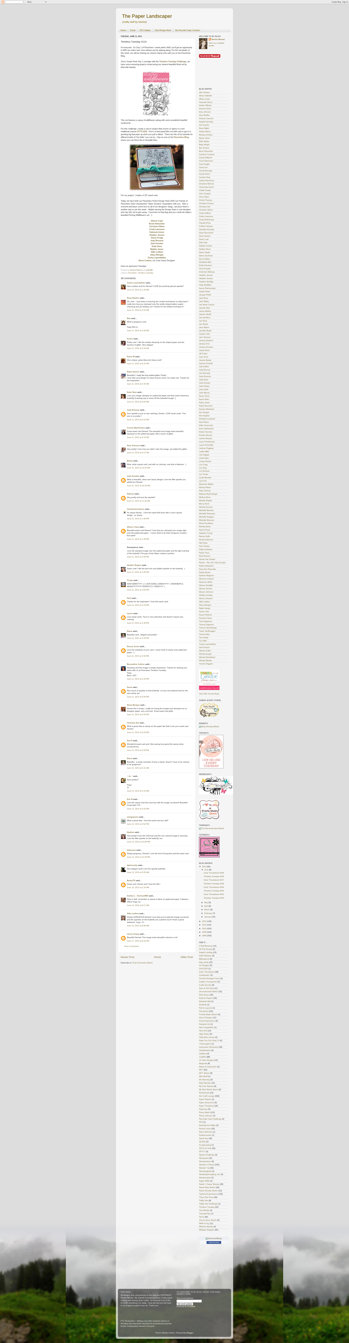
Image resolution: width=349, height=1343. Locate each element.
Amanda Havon (205, 102)
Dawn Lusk (204, 239)
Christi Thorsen (205, 200)
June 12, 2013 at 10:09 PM (138, 842)
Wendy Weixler (205, 660)
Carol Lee (203, 167)
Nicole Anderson (206, 540)
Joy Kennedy (204, 373)
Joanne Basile (205, 360)
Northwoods (204, 1093)
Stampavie (203, 1158)
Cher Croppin (205, 194)
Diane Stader (204, 252)
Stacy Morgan (133, 705)
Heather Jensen (206, 275)
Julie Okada (204, 386)
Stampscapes (205, 1178)
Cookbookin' (204, 975)
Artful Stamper (205, 956)
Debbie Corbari (205, 246)
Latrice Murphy (205, 438)
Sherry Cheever (206, 598)
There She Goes (206, 1197)
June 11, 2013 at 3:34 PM (138, 605)
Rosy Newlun (133, 298)
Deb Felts (203, 243)
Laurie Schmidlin (206, 445)
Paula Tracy (204, 553)
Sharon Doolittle (206, 585)
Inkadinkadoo (205, 1050)
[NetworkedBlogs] (214, 1238)
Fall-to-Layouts (205, 1008)
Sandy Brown (204, 572)
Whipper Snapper (206, 1230)
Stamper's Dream (206, 1165)
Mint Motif (203, 1076)
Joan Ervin (203, 357)
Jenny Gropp (133, 934)
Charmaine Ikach (206, 187)
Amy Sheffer (204, 115)
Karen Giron (204, 396)
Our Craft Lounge (206, 1096)
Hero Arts (203, 1031)
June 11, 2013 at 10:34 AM (138, 486)
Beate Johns (204, 138)
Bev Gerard (204, 148)
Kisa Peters (204, 422)
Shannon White (205, 582)
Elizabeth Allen (205, 262)
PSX (201, 1122)
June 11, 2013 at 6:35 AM (138, 384)
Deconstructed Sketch (208, 992)
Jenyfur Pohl (204, 334)
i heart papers (205, 1044)
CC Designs (204, 965)
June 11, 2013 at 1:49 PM (138, 539)
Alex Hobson (204, 92)
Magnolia (203, 1063)
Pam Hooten (204, 546)
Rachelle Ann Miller (207, 1125)
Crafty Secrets (205, 985)
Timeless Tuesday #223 (214, 898)
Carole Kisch (204, 174)
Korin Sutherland (206, 429)
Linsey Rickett (205, 461)
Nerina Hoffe (204, 536)
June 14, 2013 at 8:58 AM (138, 926)
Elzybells (203, 1005)
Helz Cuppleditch (206, 1027)
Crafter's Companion (208, 982)
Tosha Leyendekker (136, 283)
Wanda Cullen (205, 651)
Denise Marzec (218, 39)
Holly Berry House (207, 1037)
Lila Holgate (204, 455)
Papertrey (203, 1109)
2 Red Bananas (205, 946)
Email (132, 30)
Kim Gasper (204, 412)
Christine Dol (133, 723)
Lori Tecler (203, 474)
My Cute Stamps (206, 1086)
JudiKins (202, 1054)
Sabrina (130, 494)
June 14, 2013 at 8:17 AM (138, 905)
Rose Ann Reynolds (207, 569)
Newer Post (127, 957)
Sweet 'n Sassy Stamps (209, 1184)
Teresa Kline (204, 634)
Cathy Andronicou (206, 181)
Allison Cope (133, 527)
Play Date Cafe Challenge (210, 1119)
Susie (129, 687)
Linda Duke (204, 458)
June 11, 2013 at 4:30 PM (138, 623)
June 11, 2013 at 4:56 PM (138, 656)
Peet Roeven (204, 556)
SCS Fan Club (205, 1148)
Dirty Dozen (204, 995)
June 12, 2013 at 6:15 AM (138, 791)
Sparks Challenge (206, 1155)
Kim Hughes (204, 416)
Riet (129, 318)
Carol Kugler (204, 164)
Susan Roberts (205, 615)
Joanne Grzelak (206, 363)
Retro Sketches (205, 1132)
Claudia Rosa (205, 223)
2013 (204, 867)
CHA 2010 (203, 969)
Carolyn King (204, 177)
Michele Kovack (206, 507)
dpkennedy (132, 865)
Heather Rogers (134, 565)
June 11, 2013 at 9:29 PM (138, 750)
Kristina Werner (205, 435)
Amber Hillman (205, 105)
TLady (130, 580)
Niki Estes (203, 543)
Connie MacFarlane (136, 428)
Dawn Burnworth (206, 233)
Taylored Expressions (208, 1194)
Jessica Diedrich (206, 341)
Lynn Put (203, 481)
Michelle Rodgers (206, 517)
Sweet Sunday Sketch (208, 1191)
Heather (130, 832)
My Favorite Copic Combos (187, 30)
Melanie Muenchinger (208, 494)
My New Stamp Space (208, 1089)
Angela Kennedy (206, 122)
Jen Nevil (203, 321)
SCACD (202, 1142)
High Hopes (204, 1034)
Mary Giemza (205, 491)
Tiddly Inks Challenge (208, 1204)
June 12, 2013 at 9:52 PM (138, 824)
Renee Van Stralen (207, 559)
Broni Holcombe (206, 151)
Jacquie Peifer (205, 295)
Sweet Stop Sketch (207, 1187)
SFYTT (202, 1152)
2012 (204, 921)
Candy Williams (205, 158)
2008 (204, 936)
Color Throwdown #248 (214, 873)
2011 (204, 925)
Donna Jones (133, 646)
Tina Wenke (204, 1210)
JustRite (202, 1057)
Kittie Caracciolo (206, 425)
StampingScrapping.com (209, 1174)
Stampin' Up (204, 1168)
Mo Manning (204, 1080)
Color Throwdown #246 (214, 887)
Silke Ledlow (133, 914)
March (207, 910)
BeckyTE (131, 881)
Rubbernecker (205, 1135)
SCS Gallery (145, 30)
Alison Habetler (205, 96)
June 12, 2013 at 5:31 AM (138, 768)
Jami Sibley (204, 301)
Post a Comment (131, 946)
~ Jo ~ (130, 776)
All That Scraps (205, 949)
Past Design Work (163, 30)
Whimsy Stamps (206, 1227)
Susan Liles (204, 612)
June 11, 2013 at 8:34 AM (138, 402)
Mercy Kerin (204, 504)
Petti (129, 598)
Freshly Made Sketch (208, 1014)
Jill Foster (203, 354)
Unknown (131, 850)
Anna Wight (204, 128)
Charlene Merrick (206, 184)
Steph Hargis (204, 608)
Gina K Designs (205, 1018)
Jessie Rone (204, 350)
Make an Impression (208, 1067)
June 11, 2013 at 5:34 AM (138, 348)
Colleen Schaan (206, 226)
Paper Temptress (206, 1106)
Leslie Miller (204, 452)
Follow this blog (214, 1242)
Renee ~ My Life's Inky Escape (212, 563)
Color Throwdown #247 (214, 880)
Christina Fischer (206, 203)
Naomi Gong (204, 530)
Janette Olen (204, 308)
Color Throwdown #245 (214, 894)
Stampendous (205, 1161)
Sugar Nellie (204, 1181)
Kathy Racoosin (206, 406)
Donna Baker (204, 259)
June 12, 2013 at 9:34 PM (138, 809)
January (208, 917)
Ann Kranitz (204, 125)
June (206, 870)
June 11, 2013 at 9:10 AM (138, 420)
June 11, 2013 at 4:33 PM (138, 638)
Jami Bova (203, 298)
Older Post (186, 957)
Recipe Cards (205, 1129)
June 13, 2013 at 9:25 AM (138, 872)
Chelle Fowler (205, 190)
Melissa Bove (204, 497)
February (208, 913)
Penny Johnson (205, 1116)
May (206, 902)
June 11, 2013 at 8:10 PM (138, 732)
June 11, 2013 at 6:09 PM (138, 697)
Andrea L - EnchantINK (137, 896)
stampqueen (133, 817)
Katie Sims (132, 392)
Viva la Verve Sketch (208, 1220)
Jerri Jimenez (205, 337)
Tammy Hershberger (208, 628)
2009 (204, 932)
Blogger (190, 1333)
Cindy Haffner (205, 213)
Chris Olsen (204, 197)
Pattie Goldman (205, 549)
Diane (129, 631)
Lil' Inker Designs (206, 1060)
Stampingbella (205, 1171)
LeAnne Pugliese (206, 448)
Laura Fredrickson (207, 442)
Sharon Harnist (205, 589)
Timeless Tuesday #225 (214, 884)
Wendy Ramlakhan (207, 657)
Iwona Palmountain (207, 288)
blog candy (203, 962)
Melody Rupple (205, 500)
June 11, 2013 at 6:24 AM (138, 364)
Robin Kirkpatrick (206, 566)
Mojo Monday (205, 1083)
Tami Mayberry (205, 621)
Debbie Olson (205, 249)
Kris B (130, 799)
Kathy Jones (204, 403)
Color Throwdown (206, 972)
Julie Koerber (133, 476)
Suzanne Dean (205, 618)
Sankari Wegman (206, 576)
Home (123, 30)
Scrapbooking (205, 1145)
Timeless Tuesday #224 (214, 891)
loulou (130, 339)
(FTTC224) (142, 131)
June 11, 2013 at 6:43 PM (138, 715)
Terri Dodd (203, 638)
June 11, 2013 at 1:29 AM (138, 290)
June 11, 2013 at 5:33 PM (138, 679)
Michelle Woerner (206, 520)
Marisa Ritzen (205, 487)
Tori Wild (203, 641)
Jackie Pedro (204, 292)
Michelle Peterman (207, 514)
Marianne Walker (206, 484)
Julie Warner (204, 393)
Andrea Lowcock (206, 118)
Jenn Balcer (204, 327)
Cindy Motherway (206, 220)
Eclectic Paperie (206, 998)
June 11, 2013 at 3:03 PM (138, 590)
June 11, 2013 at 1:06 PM (138, 519)
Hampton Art (204, 1024)
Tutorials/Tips (204, 1214)
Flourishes (132, 273)
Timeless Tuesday (145, 273)
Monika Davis (205, 527)
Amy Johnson (133, 446)
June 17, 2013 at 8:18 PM (138, 941)
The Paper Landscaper (147, 16)
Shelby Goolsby (206, 595)
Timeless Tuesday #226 (214, 876)
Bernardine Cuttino (136, 664)
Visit (209, 694)
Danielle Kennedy (206, 229)
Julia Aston (203, 380)
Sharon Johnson (206, 592)
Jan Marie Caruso (206, 305)
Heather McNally (206, 282)
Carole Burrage (205, 171)
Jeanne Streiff (205, 314)
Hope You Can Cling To (209, 1041)
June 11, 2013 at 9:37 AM (138, 453)
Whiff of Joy (204, 1223)
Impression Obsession (208, 1047)
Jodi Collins (204, 367)
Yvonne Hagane (206, 664)
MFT (201, 1070)
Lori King (203, 468)
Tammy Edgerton (206, 625)
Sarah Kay (203, 1138)
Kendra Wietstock (206, 409)
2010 (204, 929)
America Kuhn (205, 109)
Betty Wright (204, 145)
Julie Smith (203, 389)
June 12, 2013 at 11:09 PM (138, 857)
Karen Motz (204, 399)
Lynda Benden (205, 478)
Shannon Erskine (206, 579)
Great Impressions (207, 1021)
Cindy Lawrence (206, 216)
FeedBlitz (191, 1306)
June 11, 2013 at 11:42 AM (138, 501)
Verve (201, 1217)
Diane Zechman (206, 256)
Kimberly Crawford (207, 419)
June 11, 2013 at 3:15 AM (138, 310)
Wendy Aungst (205, 654)
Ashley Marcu (205, 132)
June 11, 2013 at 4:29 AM (138, 331)
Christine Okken (206, 210)
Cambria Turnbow (206, 154)
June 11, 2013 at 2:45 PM (138, 572)
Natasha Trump (205, 533)
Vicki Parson (204, 647)
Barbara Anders (206, 135)
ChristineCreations (135, 509)
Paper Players (205, 1099)
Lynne (130, 613)
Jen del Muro (204, 318)
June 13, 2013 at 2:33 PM (138, 887)
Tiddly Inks (203, 1201)
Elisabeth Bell (205, 1001)
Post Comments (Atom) (143, 963)
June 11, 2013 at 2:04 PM (138, 557)
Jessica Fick (204, 344)
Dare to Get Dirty (206, 988)
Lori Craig (203, 465)
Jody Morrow (204, 370)
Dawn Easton (133, 372)
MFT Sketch (204, 1073)
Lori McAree (204, 471)
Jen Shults (203, 324)
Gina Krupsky (205, 269)
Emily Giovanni (205, 265)
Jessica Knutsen (206, 347)
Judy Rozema (133, 410)
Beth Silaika (204, 141)
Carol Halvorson (206, 161)
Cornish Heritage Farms (209, 978)
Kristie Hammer (205, 432)
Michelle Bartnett (206, 510)
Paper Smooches (206, 1103)
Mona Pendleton (206, 523)
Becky (130, 461)
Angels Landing (205, 952)
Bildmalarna (204, 959)
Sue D (129, 741)
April (206, 906)
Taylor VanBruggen (207, 631)
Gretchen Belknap (207, 272)
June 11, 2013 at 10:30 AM (138, 468)
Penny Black (204, 1112)
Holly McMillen (205, 285)
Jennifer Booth (205, 331)
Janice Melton (205, 311)
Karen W (131, 357)
